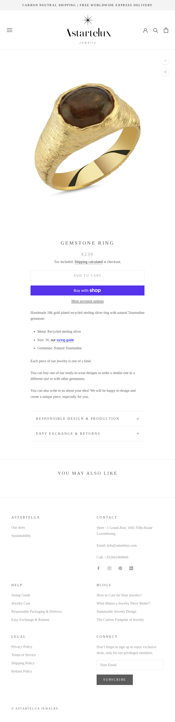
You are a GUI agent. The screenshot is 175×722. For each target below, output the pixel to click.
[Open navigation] (9, 30)
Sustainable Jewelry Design (116, 611)
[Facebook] (98, 568)
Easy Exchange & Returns (68, 433)
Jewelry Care (20, 603)
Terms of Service (23, 655)
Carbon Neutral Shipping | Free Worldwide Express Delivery (87, 5)
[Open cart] (166, 30)
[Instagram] (109, 568)
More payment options (87, 301)
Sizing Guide (20, 595)
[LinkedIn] (131, 568)
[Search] (155, 30)
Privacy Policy (21, 647)
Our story (18, 527)
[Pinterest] (120, 568)
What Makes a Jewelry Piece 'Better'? (124, 603)
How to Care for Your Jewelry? (119, 595)
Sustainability (21, 536)
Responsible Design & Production (78, 418)
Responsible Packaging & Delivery (36, 611)
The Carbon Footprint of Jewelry (120, 620)
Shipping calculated (89, 262)
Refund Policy (21, 671)
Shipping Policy (22, 663)
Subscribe (114, 679)
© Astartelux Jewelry (35, 708)
